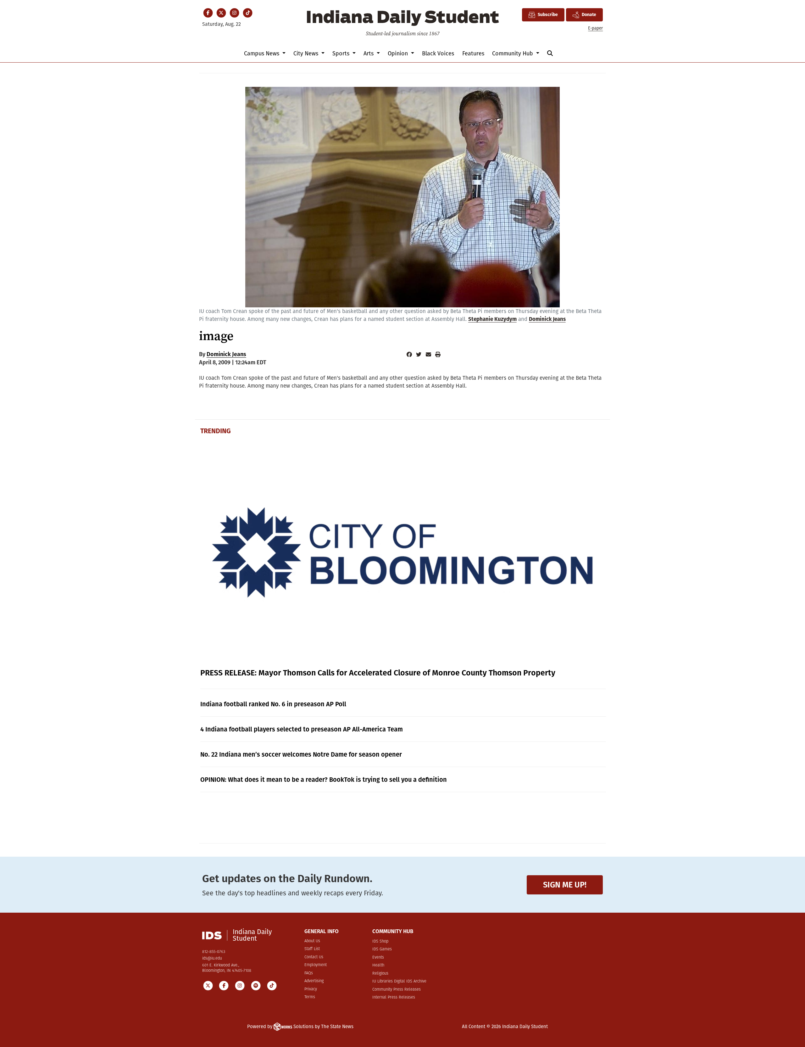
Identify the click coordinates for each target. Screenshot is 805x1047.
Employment (315, 965)
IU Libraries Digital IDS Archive (399, 981)
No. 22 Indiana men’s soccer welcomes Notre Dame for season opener (301, 754)
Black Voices (438, 53)
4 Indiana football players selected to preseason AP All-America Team (301, 729)
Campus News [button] (262, 53)
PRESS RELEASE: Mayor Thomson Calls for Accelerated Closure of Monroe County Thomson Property (377, 673)
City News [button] (306, 53)
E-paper (595, 28)
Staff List (312, 949)
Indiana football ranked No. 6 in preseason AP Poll (273, 704)
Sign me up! (564, 885)
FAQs (308, 973)
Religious (380, 973)
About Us (312, 941)
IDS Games (382, 949)
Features (473, 53)
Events (378, 957)
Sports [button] (341, 53)
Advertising (314, 981)
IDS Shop (380, 941)
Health (378, 965)
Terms (309, 997)
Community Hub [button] (513, 53)
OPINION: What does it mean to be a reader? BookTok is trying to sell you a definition (323, 779)
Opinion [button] (398, 53)
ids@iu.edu (212, 958)
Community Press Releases (396, 990)
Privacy (310, 989)
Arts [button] (369, 53)
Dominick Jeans (547, 319)
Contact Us (313, 957)
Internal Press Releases (393, 997)
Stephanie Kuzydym (492, 319)
